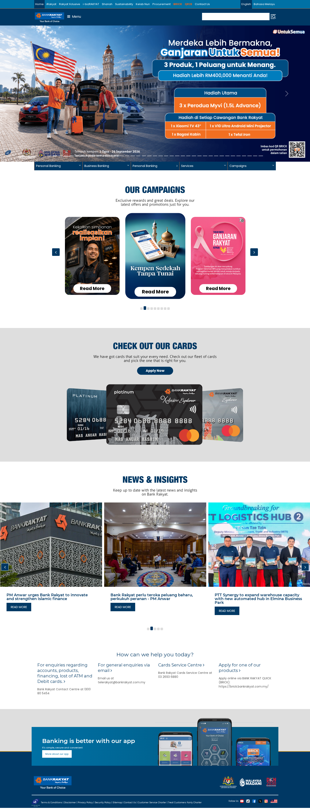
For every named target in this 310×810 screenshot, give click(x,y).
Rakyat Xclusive (69, 4)
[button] (141, 308)
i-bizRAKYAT (91, 4)
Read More (92, 288)
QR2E (188, 4)
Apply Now (155, 370)
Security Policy (103, 802)
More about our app (57, 754)
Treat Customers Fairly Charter (185, 802)
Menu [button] (75, 16)
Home (39, 4)
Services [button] (187, 166)
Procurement (161, 4)
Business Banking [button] (96, 166)
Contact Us (202, 4)
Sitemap (117, 802)
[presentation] (56, 252)
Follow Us (234, 801)
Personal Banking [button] (48, 166)
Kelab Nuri (143, 4)
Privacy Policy (85, 802)
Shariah (107, 4)
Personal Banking (145, 166)
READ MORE (21, 607)
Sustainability (124, 4)
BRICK (177, 4)
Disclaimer (70, 802)
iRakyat (51, 4)
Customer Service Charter (152, 802)
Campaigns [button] (238, 166)
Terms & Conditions (51, 802)
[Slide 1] (49, 155)
